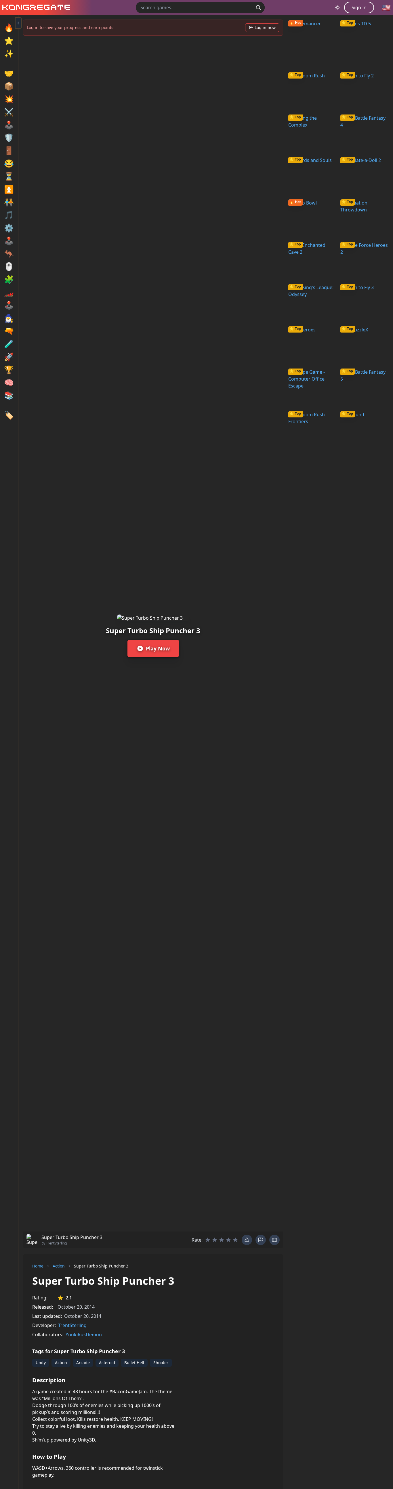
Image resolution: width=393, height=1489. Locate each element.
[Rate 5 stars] (235, 1240)
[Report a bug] (247, 1240)
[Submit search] (258, 7)
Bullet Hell (134, 1362)
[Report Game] (260, 1240)
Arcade (83, 1362)
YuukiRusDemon (84, 1334)
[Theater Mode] (274, 1240)
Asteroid (107, 1362)
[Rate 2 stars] (215, 1240)
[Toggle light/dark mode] (337, 7)
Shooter (160, 1362)
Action (59, 1266)
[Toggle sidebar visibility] (18, 23)
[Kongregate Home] (35, 7)
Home (37, 1266)
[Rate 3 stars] (221, 1240)
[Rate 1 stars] (208, 1240)
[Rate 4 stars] (228, 1240)
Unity (41, 1362)
